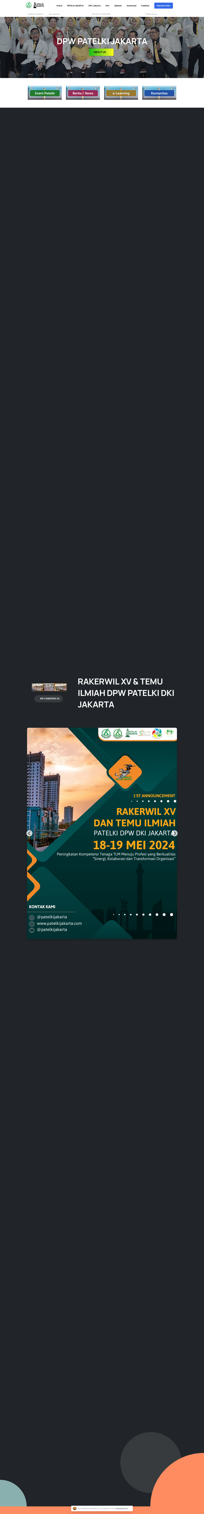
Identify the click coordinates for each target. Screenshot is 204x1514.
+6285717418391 (35, 14)
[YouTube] (168, 14)
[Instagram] (172, 14)
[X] (164, 14)
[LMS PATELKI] (121, 93)
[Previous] (29, 833)
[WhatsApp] (176, 14)
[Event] (45, 93)
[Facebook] (160, 14)
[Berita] (83, 93)
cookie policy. (121, 1508)
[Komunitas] (159, 93)
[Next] (175, 833)
